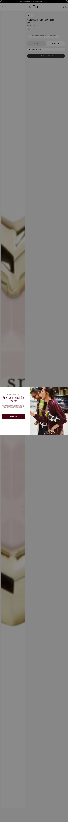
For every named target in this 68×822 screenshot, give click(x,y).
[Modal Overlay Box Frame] (34, 411)
